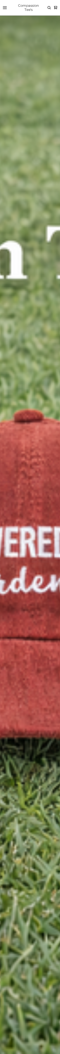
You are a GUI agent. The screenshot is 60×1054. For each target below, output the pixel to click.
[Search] (49, 8)
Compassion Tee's (28, 8)
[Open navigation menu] (5, 8)
